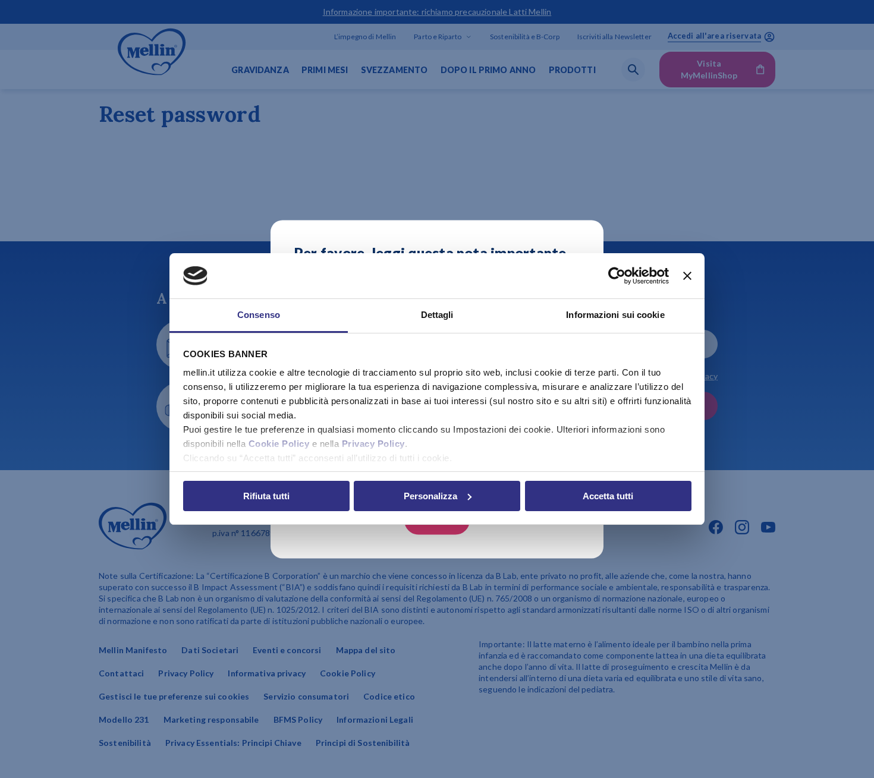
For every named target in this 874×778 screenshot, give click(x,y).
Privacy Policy (373, 444)
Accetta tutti (608, 496)
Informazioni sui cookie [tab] (615, 315)
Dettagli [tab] (437, 315)
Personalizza (430, 496)
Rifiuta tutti (266, 496)
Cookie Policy (279, 444)
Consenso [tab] (258, 315)
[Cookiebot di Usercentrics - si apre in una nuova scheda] (617, 276)
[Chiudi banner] (687, 276)
